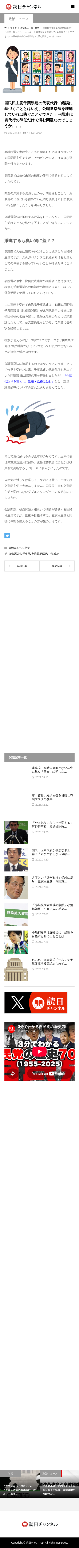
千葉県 (26, 553)
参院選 (35, 553)
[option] (20, 1484)
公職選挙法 (15, 553)
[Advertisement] (39, 621)
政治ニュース (19, 19)
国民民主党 (46, 553)
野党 (27, 548)
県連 (56, 553)
